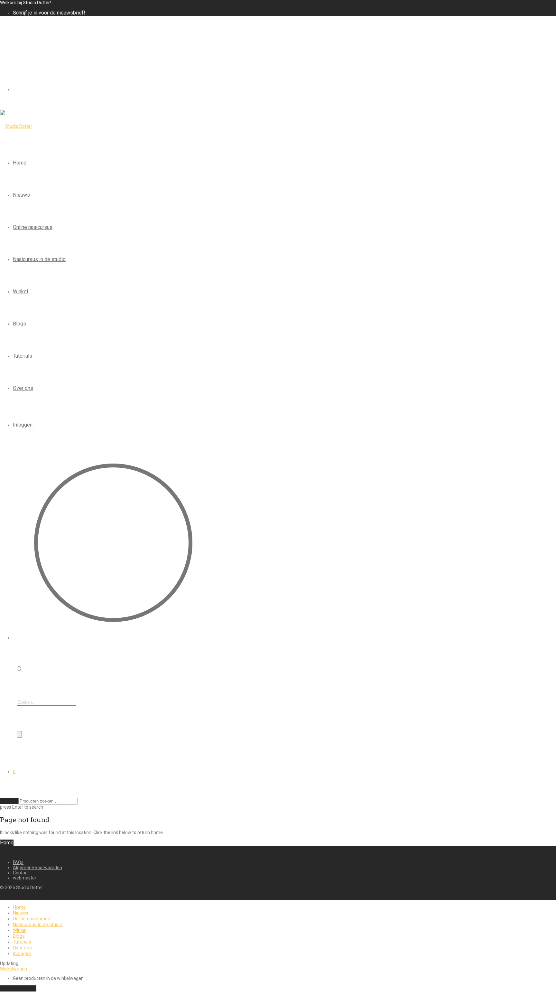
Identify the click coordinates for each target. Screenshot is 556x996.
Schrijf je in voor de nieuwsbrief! (49, 13)
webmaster (24, 877)
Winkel (20, 291)
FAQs (18, 862)
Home (19, 163)
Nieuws (21, 195)
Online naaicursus (32, 227)
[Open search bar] (19, 670)
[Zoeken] (19, 734)
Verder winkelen (18, 988)
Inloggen (22, 425)
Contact (21, 872)
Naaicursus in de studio (39, 259)
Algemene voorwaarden (37, 867)
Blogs (19, 324)
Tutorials (22, 356)
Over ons (23, 388)
